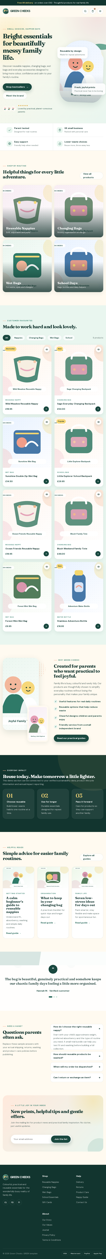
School (69, 338)
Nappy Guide (82, 1197)
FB (12, 1202)
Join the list (60, 1139)
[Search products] (85, 11)
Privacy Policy (48, 1235)
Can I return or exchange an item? (76, 1077)
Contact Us (81, 1202)
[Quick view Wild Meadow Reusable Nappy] (47, 349)
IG (6, 1202)
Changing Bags (36, 338)
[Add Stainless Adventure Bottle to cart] (98, 626)
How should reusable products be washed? (76, 1056)
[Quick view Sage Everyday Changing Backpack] (98, 349)
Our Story (46, 1220)
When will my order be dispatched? (76, 1067)
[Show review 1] (50, 997)
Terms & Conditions (51, 1240)
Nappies (18, 338)
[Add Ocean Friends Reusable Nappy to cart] (46, 553)
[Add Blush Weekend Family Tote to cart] (98, 553)
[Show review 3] (56, 997)
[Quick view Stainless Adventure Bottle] (98, 566)
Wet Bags (54, 338)
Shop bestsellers (17, 86)
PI (19, 1202)
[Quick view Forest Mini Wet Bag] (47, 566)
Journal (45, 1230)
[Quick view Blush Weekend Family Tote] (98, 494)
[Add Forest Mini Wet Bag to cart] (46, 626)
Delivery (80, 1182)
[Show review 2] (54, 997)
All (6, 338)
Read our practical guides (71, 738)
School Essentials (50, 1197)
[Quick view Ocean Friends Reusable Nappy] (47, 494)
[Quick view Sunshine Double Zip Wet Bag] (47, 422)
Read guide (13, 933)
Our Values (47, 1225)
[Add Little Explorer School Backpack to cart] (98, 481)
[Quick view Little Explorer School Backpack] (98, 422)
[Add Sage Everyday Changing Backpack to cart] (98, 409)
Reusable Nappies (50, 1182)
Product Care (82, 1192)
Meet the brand (15, 95)
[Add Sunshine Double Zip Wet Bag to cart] (46, 481)
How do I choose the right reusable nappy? (77, 1028)
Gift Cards (47, 1202)
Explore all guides (88, 857)
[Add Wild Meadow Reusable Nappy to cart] (46, 409)
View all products (88, 175)
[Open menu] (100, 11)
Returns (80, 1187)
